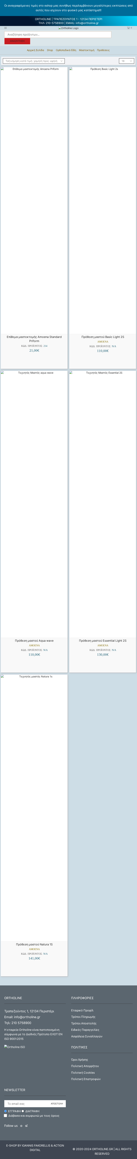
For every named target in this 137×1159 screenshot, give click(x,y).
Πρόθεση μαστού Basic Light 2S (103, 337)
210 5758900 (21, 1023)
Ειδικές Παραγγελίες (85, 1029)
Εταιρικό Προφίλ (82, 1010)
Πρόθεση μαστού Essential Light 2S (102, 640)
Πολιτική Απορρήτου (85, 1066)
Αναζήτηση (17, 41)
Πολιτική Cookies (83, 1072)
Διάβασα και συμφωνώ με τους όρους (33, 1115)
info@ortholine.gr (87, 23)
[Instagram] (26, 1126)
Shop (50, 50)
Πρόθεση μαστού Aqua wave (34, 640)
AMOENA (102, 341)
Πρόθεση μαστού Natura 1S (34, 944)
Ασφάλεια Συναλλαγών (86, 1036)
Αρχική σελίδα (35, 50)
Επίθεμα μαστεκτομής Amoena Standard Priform (34, 339)
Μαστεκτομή (86, 50)
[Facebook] (21, 1126)
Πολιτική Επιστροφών (86, 1079)
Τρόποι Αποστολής (84, 1023)
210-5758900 (55, 23)
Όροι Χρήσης (79, 1059)
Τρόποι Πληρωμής (83, 1017)
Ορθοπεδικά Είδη (66, 50)
